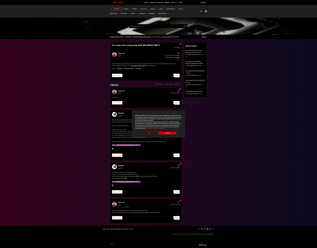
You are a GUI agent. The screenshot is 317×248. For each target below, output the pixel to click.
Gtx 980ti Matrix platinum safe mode (194, 91)
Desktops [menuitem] (152, 9)
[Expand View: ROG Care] (129, 9)
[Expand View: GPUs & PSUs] (128, 13)
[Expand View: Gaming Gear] (146, 13)
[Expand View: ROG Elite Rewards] (168, 13)
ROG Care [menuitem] (126, 9)
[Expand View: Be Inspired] (121, 9)
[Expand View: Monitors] (136, 13)
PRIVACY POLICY (185, 234)
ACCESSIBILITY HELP (127, 229)
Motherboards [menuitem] (113, 13)
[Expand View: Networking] (155, 13)
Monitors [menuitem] (133, 13)
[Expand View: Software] (138, 9)
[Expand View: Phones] (183, 9)
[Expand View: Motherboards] (118, 13)
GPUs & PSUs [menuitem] (124, 13)
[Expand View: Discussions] (148, 9)
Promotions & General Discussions (142, 37)
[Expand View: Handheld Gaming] (176, 9)
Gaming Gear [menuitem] (142, 13)
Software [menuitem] (134, 9)
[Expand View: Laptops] (164, 9)
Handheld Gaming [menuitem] (171, 9)
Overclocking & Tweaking (192, 93)
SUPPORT (180, 2)
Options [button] (204, 37)
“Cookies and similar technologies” (155, 128)
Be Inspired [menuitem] (116, 8)
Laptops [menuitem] (161, 9)
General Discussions (128, 68)
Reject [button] (149, 133)
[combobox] (158, 26)
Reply (176, 75)
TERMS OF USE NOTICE (176, 234)
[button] (114, 75)
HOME (111, 229)
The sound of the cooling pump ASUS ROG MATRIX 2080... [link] (166, 37)
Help (201, 11)
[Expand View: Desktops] (156, 9)
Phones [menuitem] (180, 9)
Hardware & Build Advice (192, 65)
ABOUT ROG (106, 229)
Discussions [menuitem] (143, 9)
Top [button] (113, 244)
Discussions (128, 37)
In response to (124, 207)
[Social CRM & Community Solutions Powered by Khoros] (202, 244)
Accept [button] (168, 133)
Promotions (138, 68)
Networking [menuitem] (151, 13)
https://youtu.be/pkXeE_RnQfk (138, 65)
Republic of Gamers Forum (116, 37)
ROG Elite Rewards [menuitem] (162, 13)
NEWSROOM (117, 229)
